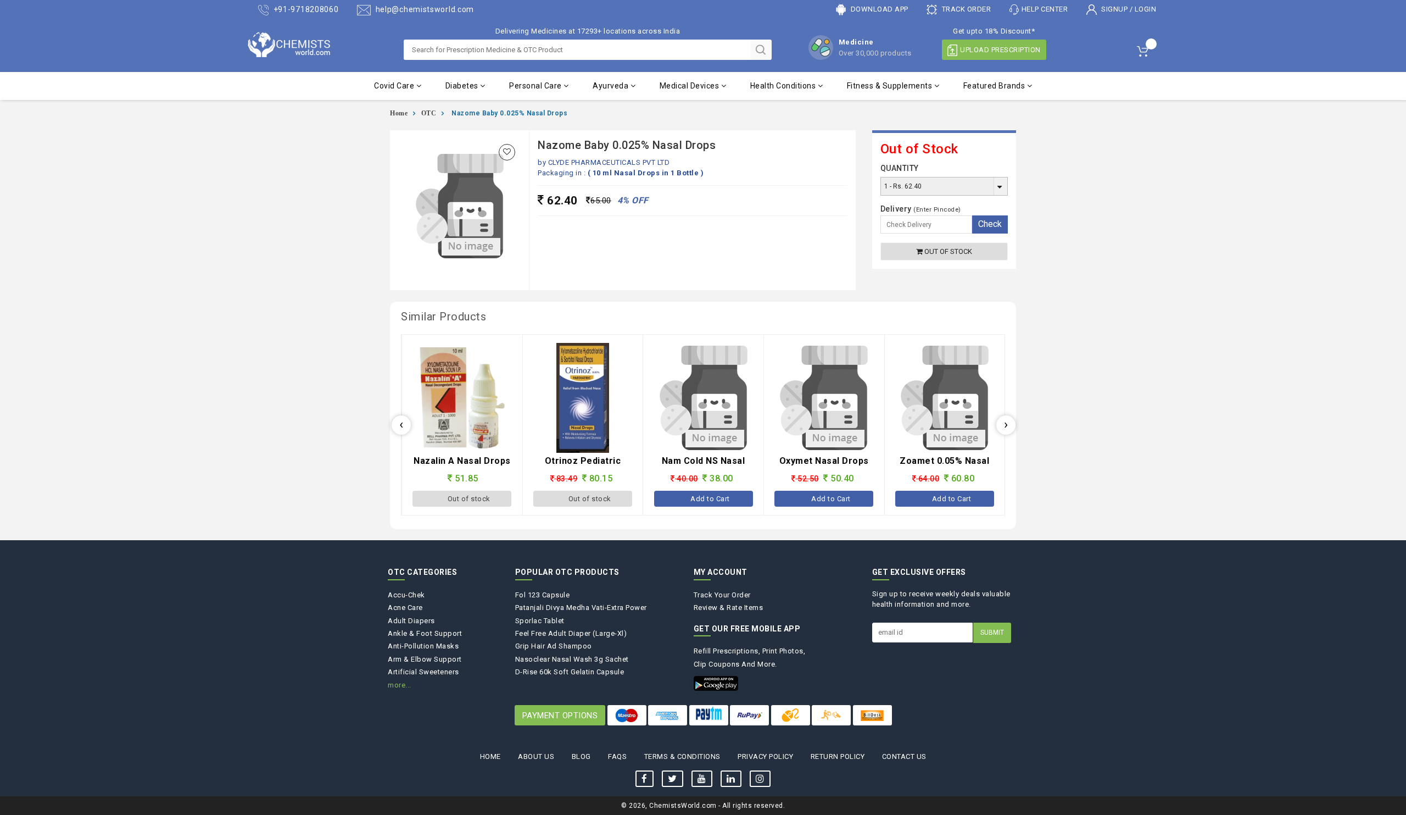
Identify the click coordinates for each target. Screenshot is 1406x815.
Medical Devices (690, 85)
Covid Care (395, 85)
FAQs (617, 756)
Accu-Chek (406, 595)
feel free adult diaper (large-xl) (571, 633)
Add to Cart (590, 499)
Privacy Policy (765, 756)
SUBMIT (992, 632)
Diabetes (463, 85)
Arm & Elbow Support (425, 659)
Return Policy (838, 756)
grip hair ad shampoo (553, 646)
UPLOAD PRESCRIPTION (1000, 50)
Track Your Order (722, 595)
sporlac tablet (540, 621)
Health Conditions (784, 85)
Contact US (904, 756)
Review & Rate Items (728, 607)
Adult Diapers (411, 621)
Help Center (1045, 9)
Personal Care (536, 85)
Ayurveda (612, 85)
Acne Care (405, 607)
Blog (581, 756)
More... (399, 685)
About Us (536, 756)
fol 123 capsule (542, 595)
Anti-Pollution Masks (423, 646)
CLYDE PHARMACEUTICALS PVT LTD (609, 162)
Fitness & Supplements (890, 85)
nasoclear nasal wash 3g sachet (572, 659)
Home (399, 113)
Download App (878, 9)
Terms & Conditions (682, 756)
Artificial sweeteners (423, 672)
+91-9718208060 (305, 9)
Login (1146, 9)
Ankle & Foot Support (425, 633)
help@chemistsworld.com (423, 9)
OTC (429, 113)
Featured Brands (995, 85)
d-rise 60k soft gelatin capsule (569, 672)
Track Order (965, 9)
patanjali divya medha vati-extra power (581, 607)
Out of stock (947, 251)
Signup (1115, 9)
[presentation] (401, 425)
